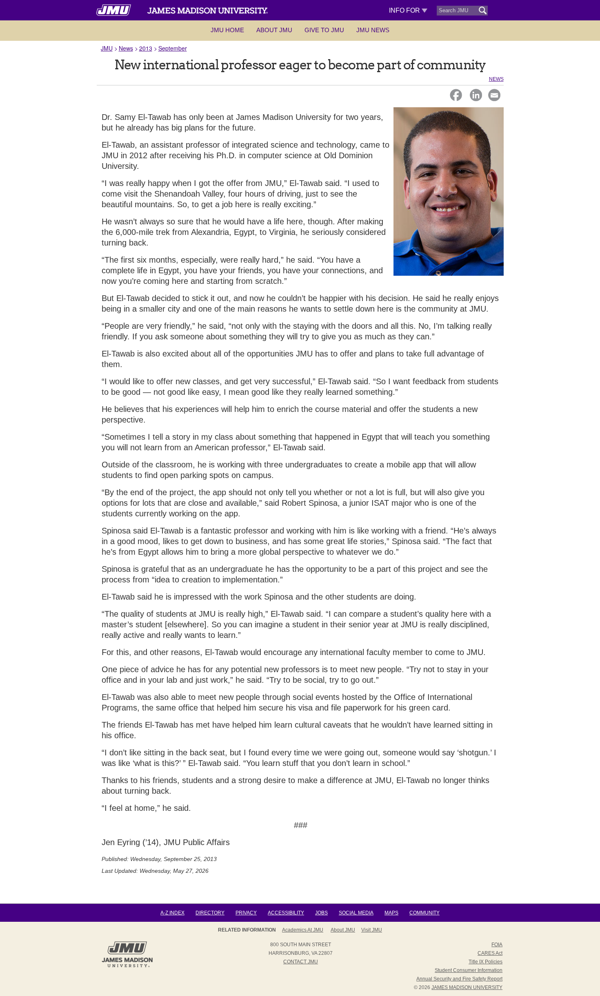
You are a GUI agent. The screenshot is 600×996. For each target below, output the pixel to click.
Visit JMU (371, 930)
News (126, 48)
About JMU (274, 30)
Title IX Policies (485, 962)
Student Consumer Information (468, 970)
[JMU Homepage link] (127, 966)
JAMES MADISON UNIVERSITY (466, 987)
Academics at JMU (302, 930)
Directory (210, 913)
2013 (145, 48)
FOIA (496, 944)
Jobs (321, 913)
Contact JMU (300, 962)
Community (424, 913)
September (172, 48)
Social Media (356, 913)
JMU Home (227, 30)
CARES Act (490, 953)
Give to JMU (324, 30)
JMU (107, 48)
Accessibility (286, 913)
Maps (391, 913)
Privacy (246, 913)
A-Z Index (172, 913)
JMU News (372, 30)
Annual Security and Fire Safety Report (459, 979)
